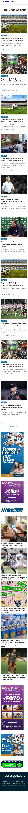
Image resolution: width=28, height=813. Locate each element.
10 (12, 426)
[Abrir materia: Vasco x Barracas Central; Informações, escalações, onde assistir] (14, 184)
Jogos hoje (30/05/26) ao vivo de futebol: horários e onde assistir (12, 80)
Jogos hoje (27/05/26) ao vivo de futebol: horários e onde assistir (12, 284)
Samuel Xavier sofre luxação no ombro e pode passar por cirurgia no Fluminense (13, 677)
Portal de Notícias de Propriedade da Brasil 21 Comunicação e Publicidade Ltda (14, 782)
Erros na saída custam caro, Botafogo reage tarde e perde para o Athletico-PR (14, 578)
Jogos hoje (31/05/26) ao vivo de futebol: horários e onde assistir (12, 39)
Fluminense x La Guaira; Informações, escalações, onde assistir (12, 244)
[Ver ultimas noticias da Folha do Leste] (12, 509)
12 (14, 426)
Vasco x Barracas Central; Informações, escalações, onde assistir (12, 201)
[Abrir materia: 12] (17, 426)
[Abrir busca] (18, 1)
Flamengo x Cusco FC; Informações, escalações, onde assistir (13, 325)
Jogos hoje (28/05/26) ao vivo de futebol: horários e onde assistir (12, 159)
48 (16, 426)
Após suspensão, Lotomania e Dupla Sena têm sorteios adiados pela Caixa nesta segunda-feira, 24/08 (13, 644)
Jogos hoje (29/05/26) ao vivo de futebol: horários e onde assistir (12, 120)
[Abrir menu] (25, 1)
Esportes (4, 76)
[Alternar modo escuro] (22, 1)
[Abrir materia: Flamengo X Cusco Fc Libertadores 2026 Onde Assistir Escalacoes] (14, 309)
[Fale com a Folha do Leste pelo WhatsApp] (12, 764)
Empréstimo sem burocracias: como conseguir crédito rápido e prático (12, 545)
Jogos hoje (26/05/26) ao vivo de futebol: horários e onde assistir (12, 365)
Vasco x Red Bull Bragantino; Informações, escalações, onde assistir (12, 407)
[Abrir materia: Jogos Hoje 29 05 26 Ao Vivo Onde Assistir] (14, 105)
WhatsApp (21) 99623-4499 (14, 787)
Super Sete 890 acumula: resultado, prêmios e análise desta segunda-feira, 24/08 (13, 610)
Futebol (4, 35)
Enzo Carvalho (6, 49)
